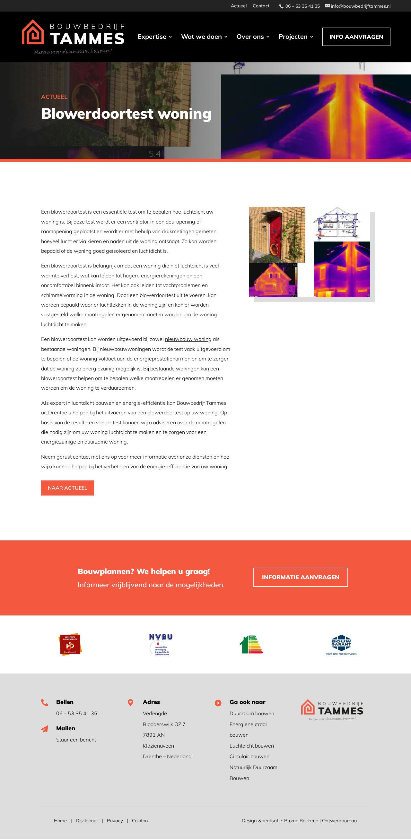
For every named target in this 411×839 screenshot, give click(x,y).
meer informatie (148, 456)
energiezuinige (58, 441)
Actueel (239, 6)
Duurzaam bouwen (252, 713)
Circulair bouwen (249, 756)
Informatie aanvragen (300, 577)
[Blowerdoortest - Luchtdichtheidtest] (309, 295)
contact (81, 456)
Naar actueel (67, 488)
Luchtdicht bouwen (252, 745)
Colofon (140, 821)
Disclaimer (87, 821)
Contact (261, 6)
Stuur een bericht (76, 739)
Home (60, 821)
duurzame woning (105, 441)
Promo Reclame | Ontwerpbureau (320, 821)
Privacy (115, 821)
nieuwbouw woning (188, 339)
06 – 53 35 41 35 (76, 713)
